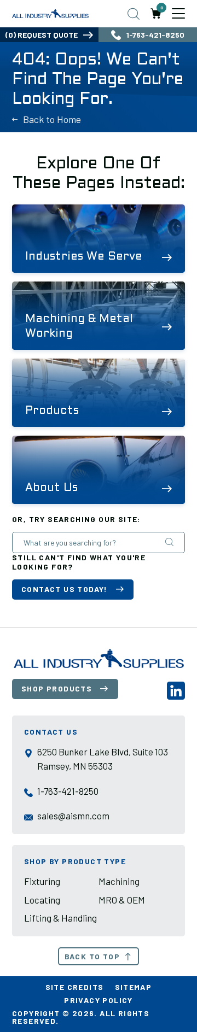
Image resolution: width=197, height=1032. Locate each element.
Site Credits (74, 987)
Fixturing (42, 881)
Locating (42, 899)
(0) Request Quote (41, 34)
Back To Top (92, 956)
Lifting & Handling (60, 917)
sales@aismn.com (73, 815)
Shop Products (56, 688)
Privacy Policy (98, 1000)
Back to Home (52, 119)
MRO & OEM (122, 899)
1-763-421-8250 (155, 34)
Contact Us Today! (64, 589)
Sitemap (133, 987)
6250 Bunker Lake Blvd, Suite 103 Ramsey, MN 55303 (102, 758)
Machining (119, 881)
